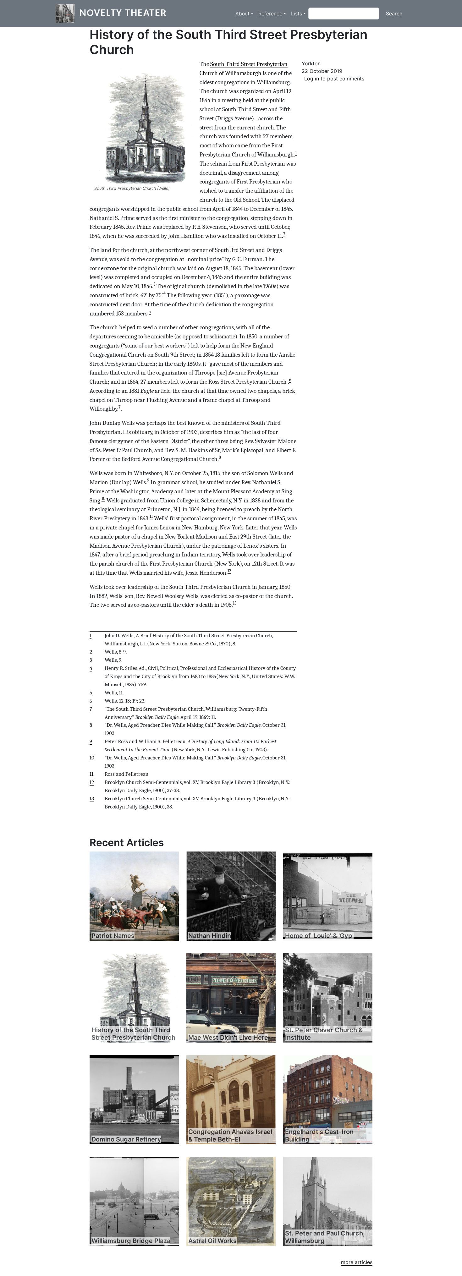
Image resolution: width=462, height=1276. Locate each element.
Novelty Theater (123, 13)
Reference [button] (270, 13)
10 (103, 498)
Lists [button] (296, 13)
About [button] (242, 13)
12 (229, 570)
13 (234, 603)
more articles (356, 1262)
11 (151, 516)
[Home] (68, 13)
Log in (311, 78)
